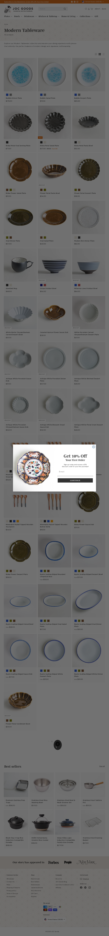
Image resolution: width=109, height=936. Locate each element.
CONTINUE (75, 480)
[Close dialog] (93, 447)
